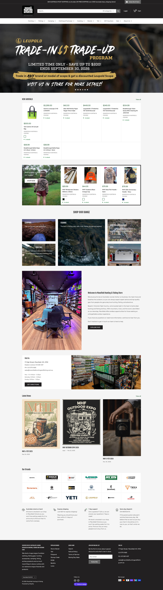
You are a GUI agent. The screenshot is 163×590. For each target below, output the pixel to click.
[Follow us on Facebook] (75, 575)
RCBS (52, 555)
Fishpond (54, 549)
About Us (127, 21)
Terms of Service (74, 549)
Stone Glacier (55, 543)
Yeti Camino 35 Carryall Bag (31, 122)
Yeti (98, 21)
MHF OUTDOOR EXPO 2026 (71, 442)
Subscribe (94, 556)
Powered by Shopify (28, 578)
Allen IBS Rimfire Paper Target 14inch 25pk (70, 104)
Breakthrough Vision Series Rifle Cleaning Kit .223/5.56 (130, 105)
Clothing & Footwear (65, 21)
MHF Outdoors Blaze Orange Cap (88, 185)
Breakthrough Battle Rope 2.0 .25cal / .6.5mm (32, 144)
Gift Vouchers (108, 21)
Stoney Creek (55, 552)
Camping (51, 21)
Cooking (80, 21)
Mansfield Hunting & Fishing (30, 127)
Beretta (53, 558)
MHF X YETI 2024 (108, 453)
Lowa (52, 561)
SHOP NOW (31, 175)
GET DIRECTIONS (33, 379)
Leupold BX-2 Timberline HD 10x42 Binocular (110, 104)
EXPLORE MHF (95, 322)
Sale (117, 21)
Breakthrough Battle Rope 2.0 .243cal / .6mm (52, 144)
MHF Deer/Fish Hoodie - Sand (109, 185)
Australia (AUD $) (28, 572)
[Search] (118, 11)
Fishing (40, 21)
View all (138, 94)
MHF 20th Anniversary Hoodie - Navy (129, 185)
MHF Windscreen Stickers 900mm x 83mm (70, 185)
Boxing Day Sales (74, 552)
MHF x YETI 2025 (27, 446)
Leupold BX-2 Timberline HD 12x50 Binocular (90, 104)
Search (71, 543)
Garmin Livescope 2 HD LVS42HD (51, 104)
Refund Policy (73, 546)
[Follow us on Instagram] (78, 575)
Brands (90, 21)
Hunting (31, 21)
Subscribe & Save (134, 2)
